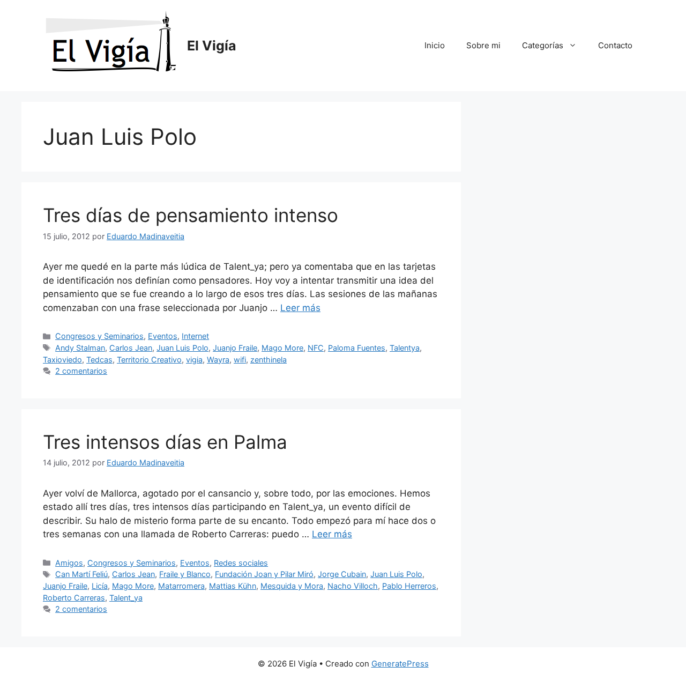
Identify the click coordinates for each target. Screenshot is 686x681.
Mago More (282, 347)
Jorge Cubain (342, 574)
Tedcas (99, 359)
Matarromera (181, 585)
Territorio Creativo (149, 359)
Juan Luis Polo (182, 347)
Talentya (405, 347)
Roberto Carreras (74, 597)
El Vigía (211, 46)
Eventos (162, 335)
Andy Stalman (80, 347)
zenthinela (268, 359)
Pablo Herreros (409, 585)
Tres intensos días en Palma (165, 442)
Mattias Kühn (232, 585)
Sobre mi (483, 45)
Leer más (300, 307)
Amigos (69, 562)
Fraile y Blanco (185, 574)
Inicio (434, 45)
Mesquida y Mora (291, 585)
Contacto (615, 45)
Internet (195, 335)
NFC (316, 347)
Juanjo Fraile (235, 347)
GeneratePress (400, 663)
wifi (240, 359)
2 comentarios (81, 370)
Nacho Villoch (352, 585)
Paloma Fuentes (356, 347)
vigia (194, 359)
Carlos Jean (130, 347)
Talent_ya (126, 597)
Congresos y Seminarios (99, 335)
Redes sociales (241, 562)
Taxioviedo (62, 359)
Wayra (218, 359)
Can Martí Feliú (81, 574)
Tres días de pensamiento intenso (190, 215)
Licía (100, 585)
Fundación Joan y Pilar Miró (264, 574)
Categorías (542, 45)
